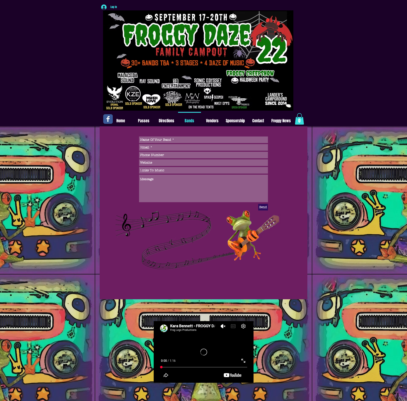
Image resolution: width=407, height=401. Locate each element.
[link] (299, 119)
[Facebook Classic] (108, 119)
